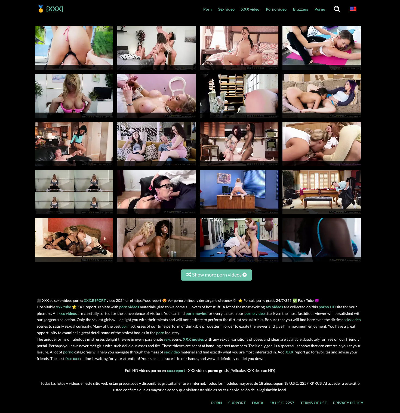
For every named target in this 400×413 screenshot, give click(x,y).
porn (125, 326)
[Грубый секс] (239, 262)
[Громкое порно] (156, 262)
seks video (352, 319)
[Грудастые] (321, 262)
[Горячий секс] (74, 262)
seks (167, 339)
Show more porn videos (216, 275)
